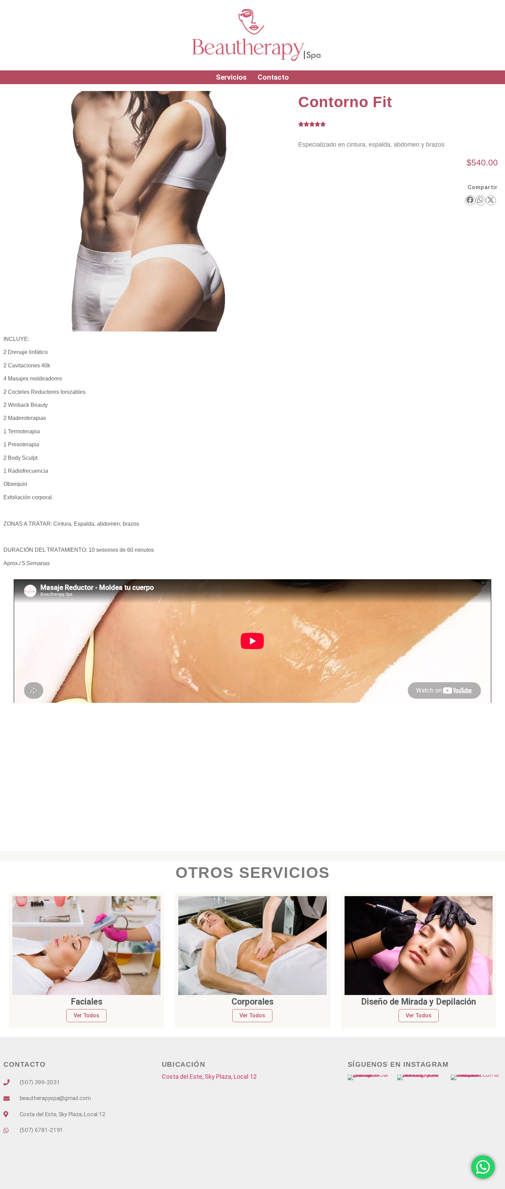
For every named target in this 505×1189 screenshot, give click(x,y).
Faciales (86, 1002)
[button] (470, 200)
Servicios (231, 77)
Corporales (252, 1002)
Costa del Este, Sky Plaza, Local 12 (209, 1076)
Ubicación (183, 1064)
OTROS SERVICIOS (253, 872)
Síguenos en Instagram (398, 1064)
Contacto (273, 77)
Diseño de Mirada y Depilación (418, 1002)
